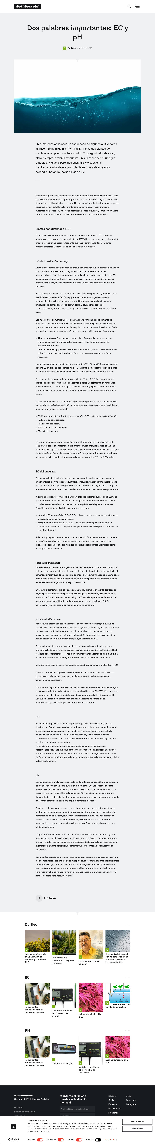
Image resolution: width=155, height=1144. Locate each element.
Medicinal (113, 1113)
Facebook (131, 1100)
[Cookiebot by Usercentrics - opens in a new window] (13, 1139)
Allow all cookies (137, 1121)
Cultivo (31, 924)
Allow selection (137, 1128)
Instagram (131, 1104)
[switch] (61, 1139)
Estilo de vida (114, 1109)
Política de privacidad (24, 1112)
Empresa (112, 1104)
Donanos (18, 1108)
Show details (110, 1140)
